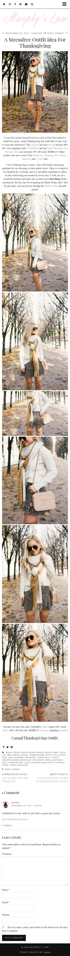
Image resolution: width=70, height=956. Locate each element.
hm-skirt (30, 757)
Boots (5, 730)
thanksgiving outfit (42, 762)
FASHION (37, 33)
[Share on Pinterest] (12, 747)
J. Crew (39, 158)
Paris (48, 760)
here (50, 144)
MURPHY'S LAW (39, 947)
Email (6, 902)
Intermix (26, 158)
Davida (15, 803)
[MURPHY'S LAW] (35, 14)
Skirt (45, 726)
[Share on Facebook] (3, 747)
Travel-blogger (19, 765)
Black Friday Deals (17, 752)
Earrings (44, 730)
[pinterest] (20, 4)
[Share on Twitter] (7, 747)
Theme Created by (35, 952)
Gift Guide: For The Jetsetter (15, 778)
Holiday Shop (51, 185)
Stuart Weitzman (55, 148)
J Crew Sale (43, 757)
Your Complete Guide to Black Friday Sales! (52, 778)
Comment (6, 853)
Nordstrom (38, 155)
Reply (8, 825)
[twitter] (4, 4)
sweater (34, 144)
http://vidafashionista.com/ (15, 819)
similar (63, 730)
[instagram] (10, 4)
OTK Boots (38, 760)
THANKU (32, 148)
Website (6, 914)
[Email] (26, 4)
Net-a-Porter (60, 155)
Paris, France (12, 769)
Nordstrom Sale (22, 760)
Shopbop (49, 155)
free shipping (16, 757)
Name (6, 889)
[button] (65, 4)
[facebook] (15, 4)
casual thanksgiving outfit (36, 755)
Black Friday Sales (40, 752)
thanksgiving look (19, 762)
